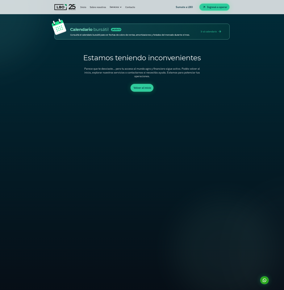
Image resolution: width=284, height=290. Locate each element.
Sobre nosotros (98, 7)
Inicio (83, 7)
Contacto (130, 7)
